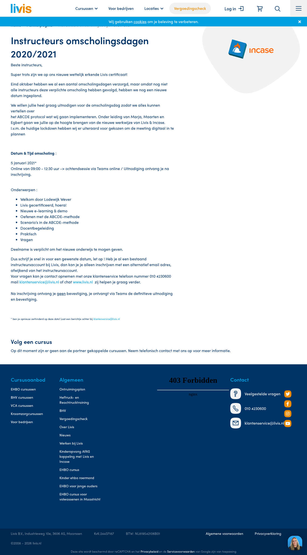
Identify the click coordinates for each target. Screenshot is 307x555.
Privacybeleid (149, 551)
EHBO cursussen (23, 389)
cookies (140, 21)
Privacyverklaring (268, 533)
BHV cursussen (22, 397)
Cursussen (84, 8)
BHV (62, 410)
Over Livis (66, 426)
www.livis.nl (83, 282)
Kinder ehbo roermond (76, 477)
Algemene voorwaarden (224, 533)
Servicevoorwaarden (181, 551)
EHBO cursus (69, 469)
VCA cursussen (22, 405)
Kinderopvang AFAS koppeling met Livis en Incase (76, 456)
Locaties (151, 8)
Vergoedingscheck (190, 8)
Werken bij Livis (71, 443)
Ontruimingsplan (72, 389)
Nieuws (65, 435)
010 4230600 (255, 408)
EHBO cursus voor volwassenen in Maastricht (79, 496)
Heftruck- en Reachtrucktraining (74, 400)
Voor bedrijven (121, 8)
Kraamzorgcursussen (27, 413)
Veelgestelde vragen (262, 393)
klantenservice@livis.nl (39, 282)
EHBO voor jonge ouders (78, 485)
